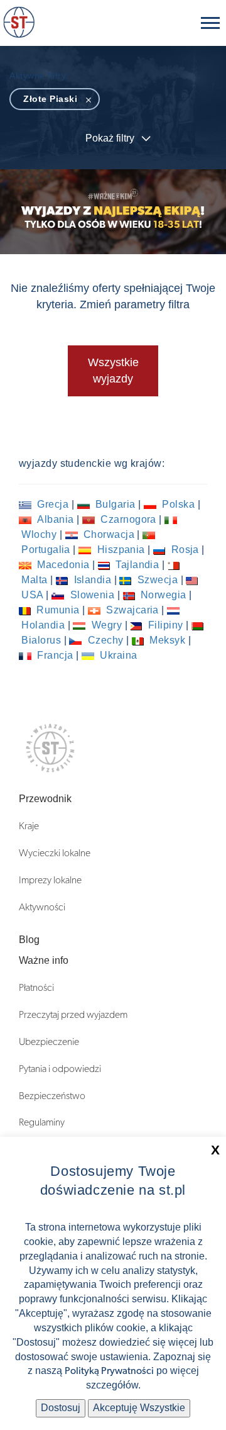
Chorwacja (109, 534)
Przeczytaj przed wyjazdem (73, 1015)
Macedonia (63, 564)
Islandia (92, 579)
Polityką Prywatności (109, 1371)
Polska (178, 504)
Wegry (106, 625)
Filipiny (165, 625)
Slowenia (92, 594)
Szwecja (157, 579)
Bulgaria (116, 504)
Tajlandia (137, 564)
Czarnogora (128, 519)
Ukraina (117, 655)
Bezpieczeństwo (52, 1096)
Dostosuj (60, 1407)
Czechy (105, 640)
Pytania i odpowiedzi (60, 1069)
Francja (55, 655)
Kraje (29, 826)
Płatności (36, 988)
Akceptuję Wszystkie (139, 1407)
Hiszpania (121, 549)
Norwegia (164, 594)
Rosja (185, 549)
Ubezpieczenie (49, 1042)
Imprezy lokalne (50, 880)
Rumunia (58, 610)
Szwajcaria (132, 610)
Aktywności (42, 907)
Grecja (53, 504)
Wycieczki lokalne (54, 853)
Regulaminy (42, 1122)
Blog (29, 939)
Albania (56, 519)
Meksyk (167, 640)
